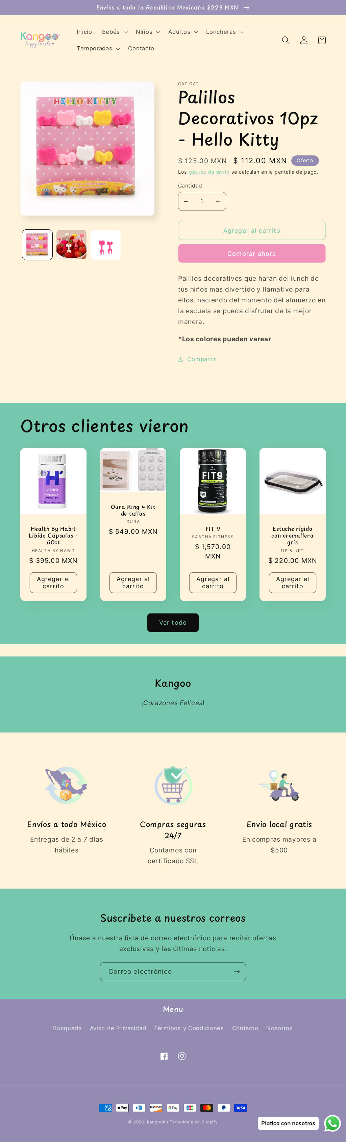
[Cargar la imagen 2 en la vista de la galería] (71, 245)
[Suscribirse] (237, 971)
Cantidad (190, 185)
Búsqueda (67, 1028)
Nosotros (279, 1028)
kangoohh (157, 1121)
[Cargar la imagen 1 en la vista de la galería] (37, 245)
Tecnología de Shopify (194, 1121)
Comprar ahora (251, 253)
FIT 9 (213, 528)
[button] (114, 31)
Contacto (245, 1028)
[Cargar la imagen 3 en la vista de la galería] (106, 245)
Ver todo (173, 622)
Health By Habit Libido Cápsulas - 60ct (53, 535)
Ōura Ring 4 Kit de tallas (133, 510)
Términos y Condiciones (189, 1028)
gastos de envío (209, 172)
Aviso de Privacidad (118, 1028)
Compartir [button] (201, 359)
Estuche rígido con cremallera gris (292, 535)
